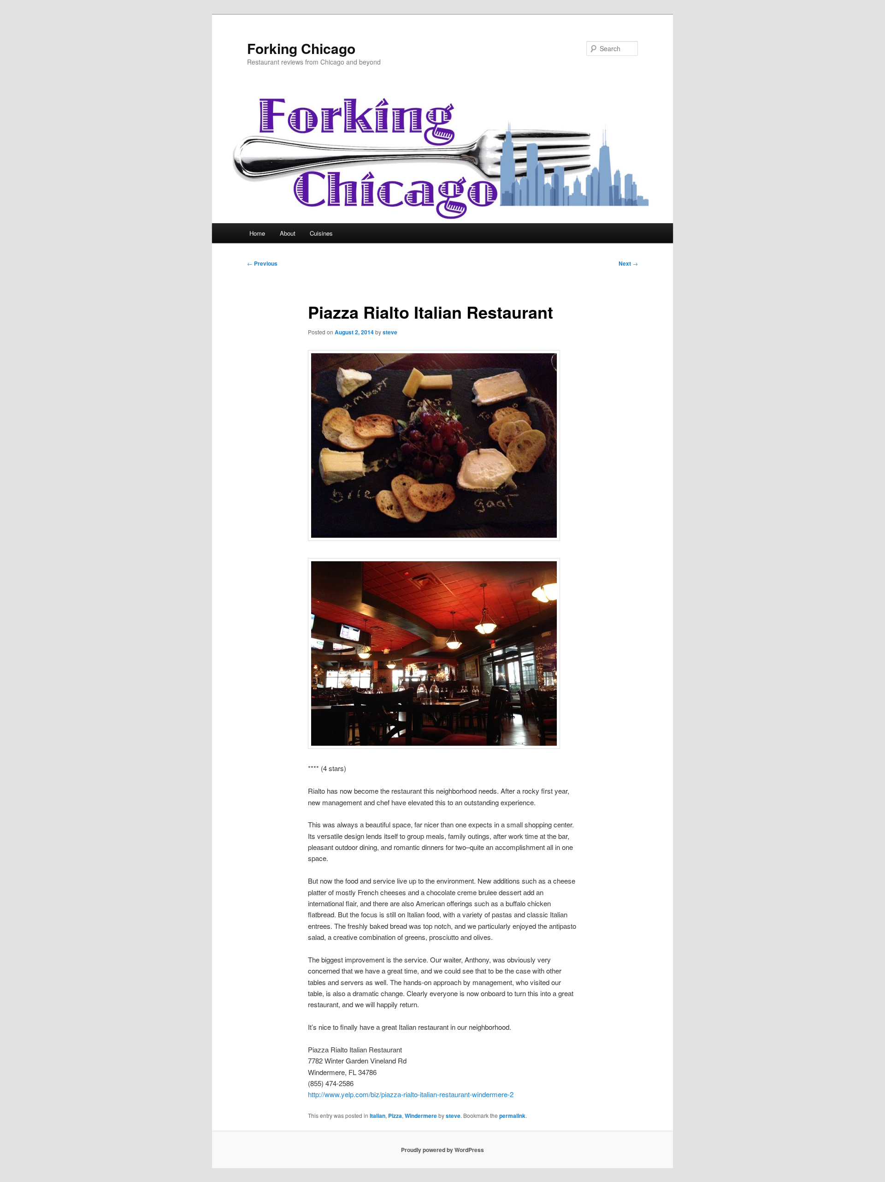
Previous (262, 263)
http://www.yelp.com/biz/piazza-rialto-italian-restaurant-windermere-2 (410, 1094)
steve (390, 332)
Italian (377, 1115)
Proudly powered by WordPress (442, 1150)
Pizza (395, 1115)
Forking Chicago (301, 48)
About (287, 233)
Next (628, 263)
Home (257, 233)
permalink (512, 1115)
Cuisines (321, 233)
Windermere (421, 1115)
